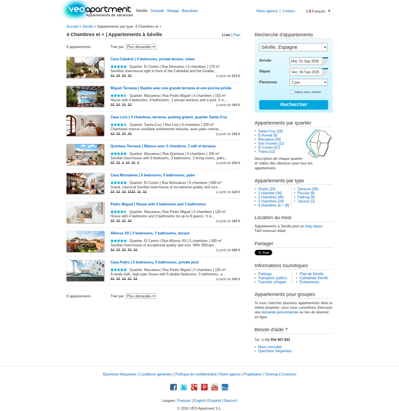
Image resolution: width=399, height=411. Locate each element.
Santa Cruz (267, 131)
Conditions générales (156, 374)
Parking (303, 197)
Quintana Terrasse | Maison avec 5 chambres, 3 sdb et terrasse (163, 146)
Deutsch (230, 401)
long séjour (313, 226)
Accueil (72, 26)
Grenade (157, 11)
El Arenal (265, 135)
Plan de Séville (311, 274)
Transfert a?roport (272, 282)
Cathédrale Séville (314, 278)
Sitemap (271, 374)
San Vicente (267, 143)
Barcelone (190, 11)
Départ (264, 71)
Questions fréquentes (275, 351)
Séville (88, 26)
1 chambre (266, 193)
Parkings (265, 274)
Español (214, 401)
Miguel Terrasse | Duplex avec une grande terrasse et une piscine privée (170, 88)
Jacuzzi (303, 201)
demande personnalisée (280, 312)
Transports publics (272, 278)
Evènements (309, 282)
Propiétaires (252, 374)
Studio (263, 189)
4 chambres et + (271, 205)
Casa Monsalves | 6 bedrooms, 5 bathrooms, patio (152, 175)
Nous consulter (270, 347)
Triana (263, 151)
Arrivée (265, 60)
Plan (236, 35)
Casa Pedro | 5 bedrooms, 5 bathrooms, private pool (154, 262)
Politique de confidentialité (196, 374)
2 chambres (267, 197)
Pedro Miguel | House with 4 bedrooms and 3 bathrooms (158, 204)
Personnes (268, 82)
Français (184, 401)
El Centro (265, 147)
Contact (289, 11)
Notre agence (266, 11)
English (199, 401)
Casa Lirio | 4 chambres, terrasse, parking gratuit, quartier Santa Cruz (168, 117)
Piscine (303, 193)
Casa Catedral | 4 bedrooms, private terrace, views (152, 59)
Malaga (173, 11)
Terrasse (304, 189)
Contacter (288, 374)
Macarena (266, 139)
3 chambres (267, 201)
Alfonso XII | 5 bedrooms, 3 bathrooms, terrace (149, 233)
